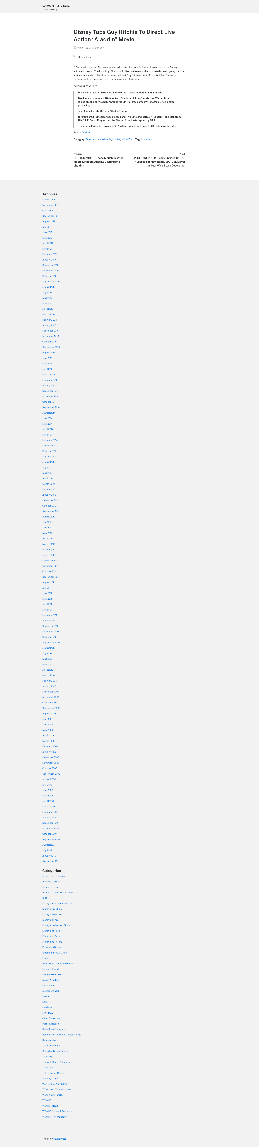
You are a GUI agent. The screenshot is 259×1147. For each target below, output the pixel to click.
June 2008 (47, 790)
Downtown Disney (51, 947)
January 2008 (49, 817)
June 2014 (47, 418)
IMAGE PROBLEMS (52, 974)
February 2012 (49, 549)
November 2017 (50, 205)
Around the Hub (50, 887)
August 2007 (49, 844)
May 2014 (47, 423)
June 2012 (47, 527)
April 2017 (47, 243)
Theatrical (47, 1067)
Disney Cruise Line (52, 909)
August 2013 (48, 462)
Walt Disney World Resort (55, 1084)
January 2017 (49, 259)
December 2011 (50, 560)
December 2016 (50, 265)
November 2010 (50, 631)
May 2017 (47, 237)
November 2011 (50, 566)
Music (45, 1001)
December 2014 (50, 391)
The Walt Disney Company (56, 1062)
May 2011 (47, 598)
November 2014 (50, 396)
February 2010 (49, 680)
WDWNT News (50, 1105)
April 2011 (47, 604)
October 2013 (49, 451)
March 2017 (48, 248)
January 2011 (48, 620)
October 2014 (49, 402)
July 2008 (47, 784)
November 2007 (50, 828)
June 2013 (47, 473)
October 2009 (49, 702)
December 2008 (50, 757)
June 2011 (47, 593)
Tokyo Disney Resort (53, 1073)
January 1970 (49, 855)
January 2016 (49, 325)
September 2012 (51, 511)
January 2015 (49, 385)
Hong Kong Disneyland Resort (58, 963)
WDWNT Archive (56, 6)
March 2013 (48, 483)
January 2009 (49, 752)
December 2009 (50, 691)
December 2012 (50, 500)
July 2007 (47, 850)
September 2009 (51, 708)
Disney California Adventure (57, 903)
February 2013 (49, 489)
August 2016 (48, 287)
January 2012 (49, 555)
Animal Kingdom (51, 881)
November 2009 (50, 697)
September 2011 (50, 577)
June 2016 (47, 298)
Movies (116, 139)
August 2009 (49, 713)
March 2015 (48, 374)
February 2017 (49, 254)
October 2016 (49, 276)
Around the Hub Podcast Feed (58, 892)
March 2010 (48, 675)
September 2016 (51, 281)
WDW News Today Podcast (56, 1089)
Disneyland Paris (51, 930)
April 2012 (47, 538)
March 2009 (48, 741)
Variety (86, 132)
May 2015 (47, 363)
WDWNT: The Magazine (55, 1116)
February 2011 (49, 615)
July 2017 (47, 227)
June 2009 (47, 724)
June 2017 (47, 232)
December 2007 (50, 823)
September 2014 (51, 407)
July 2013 (47, 467)
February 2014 (50, 440)
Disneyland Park (51, 936)
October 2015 (49, 341)
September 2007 (51, 839)
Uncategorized (50, 1078)
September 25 (50, 861)
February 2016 (49, 319)
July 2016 (47, 292)
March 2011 (48, 609)
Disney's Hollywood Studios (57, 925)
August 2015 (48, 352)
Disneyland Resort (52, 941)
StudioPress (59, 1138)
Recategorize (49, 1040)
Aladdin (145, 139)
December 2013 (50, 445)
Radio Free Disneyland (54, 1029)
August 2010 (48, 648)
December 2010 (50, 626)
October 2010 (49, 637)
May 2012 (47, 533)
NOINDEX (126, 139)
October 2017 (49, 210)
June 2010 (47, 658)
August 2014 (48, 412)
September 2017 (51, 216)
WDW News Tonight (52, 1095)
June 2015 (47, 358)
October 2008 (49, 768)
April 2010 (47, 669)
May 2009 (47, 730)
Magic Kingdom (50, 980)
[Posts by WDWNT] (75, 48)
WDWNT (81, 48)
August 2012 (48, 516)
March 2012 (48, 544)
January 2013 (49, 494)
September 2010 (51, 642)
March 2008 (48, 806)
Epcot (45, 958)
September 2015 (51, 347)
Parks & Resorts (50, 1023)
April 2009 (48, 735)
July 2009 (47, 719)
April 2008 (48, 801)
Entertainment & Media (98, 139)
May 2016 (47, 303)
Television (47, 1056)
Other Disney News (52, 1018)
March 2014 (48, 434)
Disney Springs (50, 920)
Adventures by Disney (53, 876)
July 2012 (47, 522)
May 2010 (47, 664)
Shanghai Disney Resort (55, 1051)
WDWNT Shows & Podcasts (57, 1111)
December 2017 (50, 199)
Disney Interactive (52, 914)
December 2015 (50, 330)
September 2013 (51, 456)
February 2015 (50, 380)
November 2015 (50, 336)
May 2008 (47, 795)
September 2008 (51, 773)
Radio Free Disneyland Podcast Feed (61, 1034)
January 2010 (49, 686)
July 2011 (46, 587)
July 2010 (47, 653)
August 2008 (49, 779)
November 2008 (50, 762)
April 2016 (47, 308)
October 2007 (49, 833)
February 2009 (50, 746)
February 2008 (50, 812)
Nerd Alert (48, 1007)
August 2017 (48, 221)
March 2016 (48, 314)
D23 (44, 898)
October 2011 (49, 571)
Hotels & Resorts (51, 969)
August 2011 (48, 582)
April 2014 (47, 429)
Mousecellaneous (51, 991)
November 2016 (50, 270)
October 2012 (49, 505)
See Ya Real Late (51, 1045)
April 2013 (47, 478)
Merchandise (49, 985)
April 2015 (47, 369)
